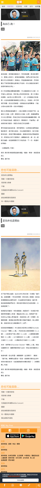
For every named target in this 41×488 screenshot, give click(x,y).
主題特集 (19, 6)
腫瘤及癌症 (35, 455)
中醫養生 (27, 455)
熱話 (14, 444)
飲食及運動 (12, 455)
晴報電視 (10, 6)
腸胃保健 (11, 458)
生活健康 (20, 455)
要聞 (9, 444)
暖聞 (18, 444)
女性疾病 (26, 458)
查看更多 (25, 16)
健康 (3, 6)
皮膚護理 (4, 460)
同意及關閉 (20, 480)
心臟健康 (4, 458)
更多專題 (11, 460)
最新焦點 (4, 444)
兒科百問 (19, 458)
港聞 (2, 29)
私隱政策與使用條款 (14, 476)
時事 (25, 6)
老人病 (32, 458)
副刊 (31, 6)
